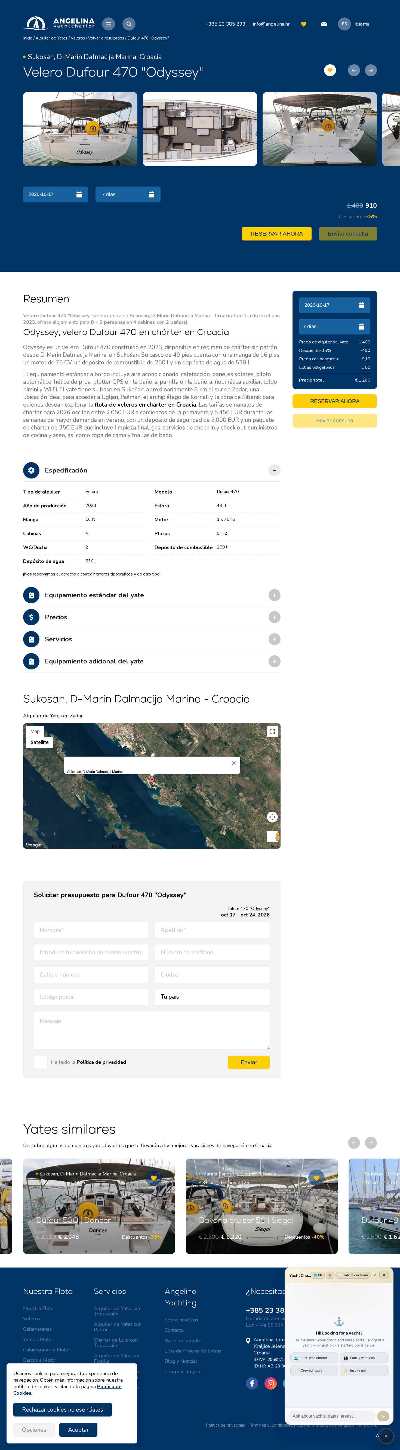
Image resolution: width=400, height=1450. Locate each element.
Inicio (27, 38)
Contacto (174, 1330)
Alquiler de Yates (51, 38)
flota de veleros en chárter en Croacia (145, 405)
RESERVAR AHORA (277, 233)
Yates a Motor (38, 1339)
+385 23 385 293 (275, 1310)
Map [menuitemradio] (35, 731)
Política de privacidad (101, 1062)
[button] (152, 781)
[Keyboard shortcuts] (27, 847)
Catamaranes (37, 1329)
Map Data (116, 846)
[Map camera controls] (272, 817)
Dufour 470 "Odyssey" (148, 38)
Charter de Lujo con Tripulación (116, 1342)
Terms (275, 846)
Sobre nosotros (181, 1320)
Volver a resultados (106, 38)
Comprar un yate (183, 1371)
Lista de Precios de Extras (193, 1351)
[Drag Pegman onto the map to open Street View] (272, 836)
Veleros (78, 38)
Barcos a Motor (39, 1360)
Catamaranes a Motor (46, 1349)
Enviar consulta (348, 233)
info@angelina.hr (271, 24)
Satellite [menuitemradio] (39, 742)
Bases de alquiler (184, 1340)
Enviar (249, 1062)
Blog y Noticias (181, 1361)
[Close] (233, 763)
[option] (80, 129)
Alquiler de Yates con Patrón (117, 1326)
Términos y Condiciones (271, 1425)
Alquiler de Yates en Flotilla (116, 1358)
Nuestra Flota (38, 1308)
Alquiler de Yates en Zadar (53, 715)
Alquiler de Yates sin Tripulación (117, 1311)
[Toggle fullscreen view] (272, 731)
